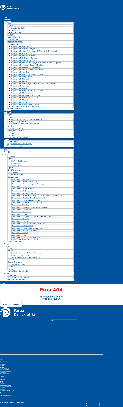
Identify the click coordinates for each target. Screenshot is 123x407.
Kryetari (2, 365)
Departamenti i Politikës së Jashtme (24, 58)
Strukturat (2, 364)
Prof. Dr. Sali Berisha (18, 28)
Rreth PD (7, 19)
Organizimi (11, 23)
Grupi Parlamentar (14, 37)
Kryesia (10, 35)
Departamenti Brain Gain (20, 72)
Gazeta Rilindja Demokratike (17, 137)
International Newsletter (15, 131)
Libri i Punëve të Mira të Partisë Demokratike (27, 119)
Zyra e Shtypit (16, 32)
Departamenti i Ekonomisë (20, 79)
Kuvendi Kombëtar (14, 109)
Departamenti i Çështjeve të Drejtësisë (25, 107)
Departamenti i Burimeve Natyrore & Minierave (28, 91)
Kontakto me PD (13, 141)
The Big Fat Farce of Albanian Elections (25, 124)
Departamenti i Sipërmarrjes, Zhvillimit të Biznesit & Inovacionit (33, 84)
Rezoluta (10, 126)
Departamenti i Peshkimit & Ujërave (24, 49)
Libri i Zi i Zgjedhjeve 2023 (20, 122)
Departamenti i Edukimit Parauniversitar (25, 67)
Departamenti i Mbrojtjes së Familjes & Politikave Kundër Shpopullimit (36, 63)
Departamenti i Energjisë (20, 88)
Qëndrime (11, 133)
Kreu (5, 17)
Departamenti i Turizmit (19, 102)
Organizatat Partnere (15, 42)
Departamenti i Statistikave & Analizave (25, 104)
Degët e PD (3, 372)
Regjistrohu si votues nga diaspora (19, 144)
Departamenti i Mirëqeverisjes (22, 93)
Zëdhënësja (15, 30)
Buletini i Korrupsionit (15, 128)
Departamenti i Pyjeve (19, 53)
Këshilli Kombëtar (13, 39)
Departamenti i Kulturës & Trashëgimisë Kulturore (29, 74)
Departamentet (12, 44)
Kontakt (7, 139)
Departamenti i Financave (20, 81)
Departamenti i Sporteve (20, 86)
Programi (7, 111)
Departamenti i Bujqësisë (20, 46)
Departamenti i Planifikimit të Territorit (24, 98)
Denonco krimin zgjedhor (16, 146)
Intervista (10, 135)
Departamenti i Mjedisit (19, 100)
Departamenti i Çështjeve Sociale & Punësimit (27, 65)
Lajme (9, 115)
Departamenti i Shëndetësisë (21, 77)
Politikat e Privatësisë (5, 395)
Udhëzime (2, 383)
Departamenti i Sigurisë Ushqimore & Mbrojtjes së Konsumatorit (34, 51)
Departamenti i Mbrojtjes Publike (23, 56)
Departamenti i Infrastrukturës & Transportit (26, 95)
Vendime (2, 382)
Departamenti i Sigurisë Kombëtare (24, 60)
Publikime (7, 112)
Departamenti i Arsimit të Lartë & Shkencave (27, 70)
